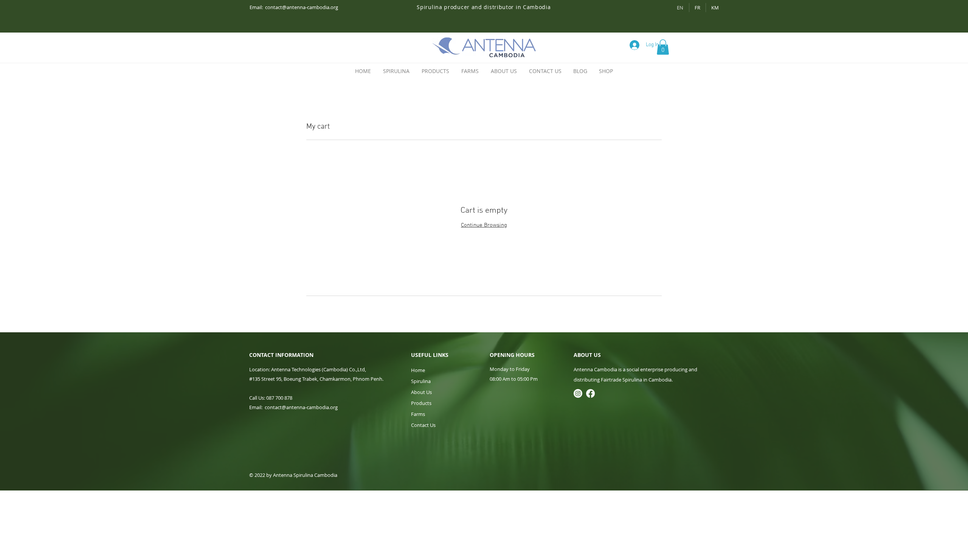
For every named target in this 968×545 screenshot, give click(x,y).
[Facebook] (590, 393)
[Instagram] (578, 393)
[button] (662, 47)
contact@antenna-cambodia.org (301, 7)
